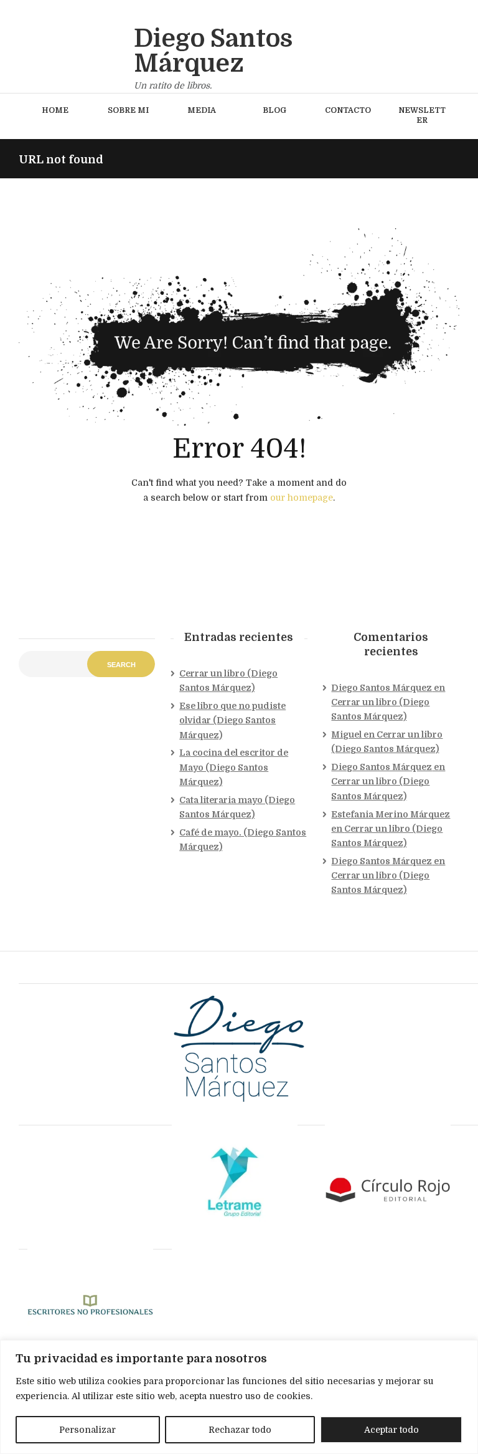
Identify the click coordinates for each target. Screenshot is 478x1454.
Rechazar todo (240, 1430)
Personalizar (87, 1430)
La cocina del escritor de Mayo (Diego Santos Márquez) (233, 767)
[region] (239, 1397)
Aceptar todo (391, 1430)
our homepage (301, 498)
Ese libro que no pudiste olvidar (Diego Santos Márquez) (232, 720)
